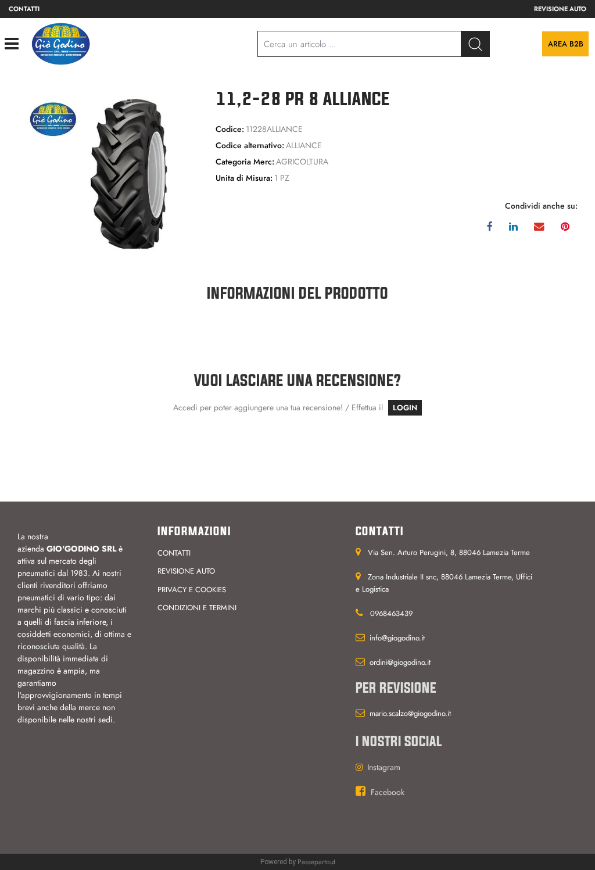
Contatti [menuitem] (24, 8)
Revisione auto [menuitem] (560, 8)
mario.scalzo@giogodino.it (410, 713)
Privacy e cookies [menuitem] (191, 589)
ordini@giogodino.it (400, 662)
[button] (475, 44)
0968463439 (391, 613)
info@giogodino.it (397, 637)
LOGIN (405, 407)
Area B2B (565, 43)
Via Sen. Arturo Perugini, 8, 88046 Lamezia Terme (449, 552)
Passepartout (316, 862)
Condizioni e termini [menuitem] (196, 607)
